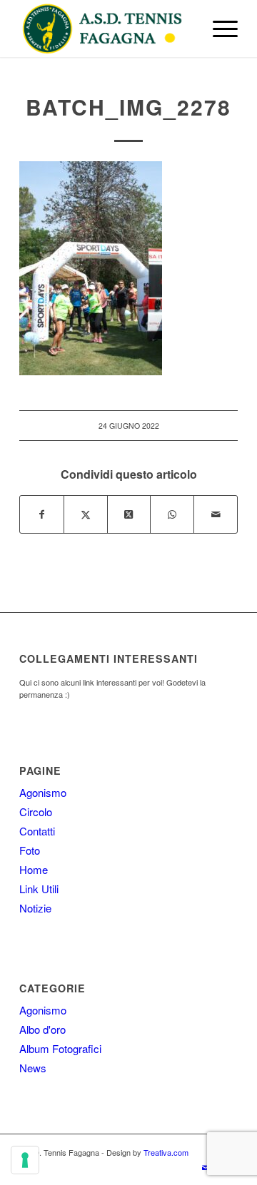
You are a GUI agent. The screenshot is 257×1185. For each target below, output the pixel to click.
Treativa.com (165, 1152)
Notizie (35, 907)
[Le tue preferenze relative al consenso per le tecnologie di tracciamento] (25, 1160)
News (32, 1067)
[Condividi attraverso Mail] (215, 514)
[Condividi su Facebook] (42, 514)
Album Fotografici (60, 1048)
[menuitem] (218, 28)
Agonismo (42, 792)
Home (33, 869)
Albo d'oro (42, 1029)
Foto (29, 850)
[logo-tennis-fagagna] (106, 28)
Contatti (37, 830)
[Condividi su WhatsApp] (172, 514)
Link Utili (39, 888)
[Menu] (218, 28)
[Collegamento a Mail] (205, 1167)
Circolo (35, 811)
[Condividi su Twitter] (85, 514)
